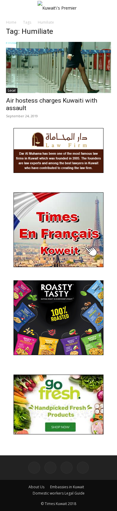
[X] (83, 468)
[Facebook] (34, 468)
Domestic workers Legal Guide (59, 493)
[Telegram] (67, 468)
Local (12, 90)
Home (11, 22)
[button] (10, 8)
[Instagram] (50, 468)
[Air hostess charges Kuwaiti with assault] (58, 67)
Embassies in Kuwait (67, 486)
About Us (36, 486)
